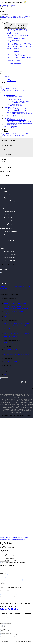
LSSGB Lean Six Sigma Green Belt (17, 110)
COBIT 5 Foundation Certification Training (19, 117)
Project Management (9, 95)
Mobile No (2, 580)
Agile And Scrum (8, 118)
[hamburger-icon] (0, 19)
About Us (6, 76)
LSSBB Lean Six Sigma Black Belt (17, 112)
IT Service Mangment (10, 115)
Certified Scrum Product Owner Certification (19, 123)
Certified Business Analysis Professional (18, 101)
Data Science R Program (10, 124)
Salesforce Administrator (10, 126)
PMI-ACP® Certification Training (16, 120)
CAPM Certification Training (15, 98)
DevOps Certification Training (12, 127)
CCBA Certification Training (15, 106)
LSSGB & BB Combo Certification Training (19, 113)
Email (1, 577)
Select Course (3, 586)
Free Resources (11, 81)
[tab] (9, 24)
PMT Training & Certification (15, 99)
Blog (8, 79)
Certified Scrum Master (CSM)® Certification (19, 121)
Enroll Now (10, 180)
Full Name (2, 573)
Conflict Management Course (15, 104)
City (1, 583)
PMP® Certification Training (15, 96)
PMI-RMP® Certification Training (16, 102)
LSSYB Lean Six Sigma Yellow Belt (17, 109)
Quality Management (9, 107)
